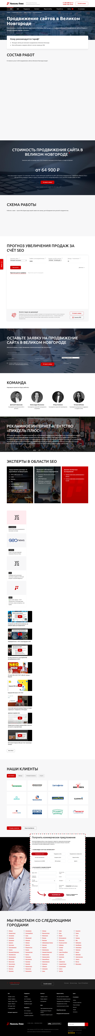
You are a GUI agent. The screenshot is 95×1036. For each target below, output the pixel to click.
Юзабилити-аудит (28, 1003)
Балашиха (11, 940)
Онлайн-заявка (82, 3)
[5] (74, 1033)
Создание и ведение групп (46, 1014)
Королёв (28, 964)
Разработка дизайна (28, 1015)
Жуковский (28, 938)
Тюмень (78, 938)
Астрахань (11, 935)
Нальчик (44, 945)
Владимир (11, 959)
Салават (61, 947)
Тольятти (78, 931)
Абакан (11, 931)
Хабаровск (78, 942)
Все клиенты (11, 775)
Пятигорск (61, 940)
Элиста (77, 959)
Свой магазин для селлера (63, 1006)
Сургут (60, 968)
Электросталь (79, 957)
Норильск (44, 964)
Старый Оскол (62, 964)
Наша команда (76, 1004)
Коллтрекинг (43, 1001)
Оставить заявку (47, 182)
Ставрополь (62, 961)
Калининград (29, 952)
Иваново (28, 940)
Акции (74, 1009)
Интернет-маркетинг (12, 1012)
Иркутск (28, 945)
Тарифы (26, 996)
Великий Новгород (14, 952)
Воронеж (11, 971)
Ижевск (28, 942)
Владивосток (12, 954)
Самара (61, 949)
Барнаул (11, 942)
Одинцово (45, 968)
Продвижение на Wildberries (63, 1001)
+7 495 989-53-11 (68, 2)
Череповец (78, 947)
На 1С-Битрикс (27, 999)
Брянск (11, 949)
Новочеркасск (46, 961)
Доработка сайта (28, 1001)
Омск (43, 971)
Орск (60, 933)
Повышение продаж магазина (63, 999)
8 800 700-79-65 (68, 4)
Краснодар (28, 968)
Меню (1, 265)
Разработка (26, 1007)
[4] (72, 1033)
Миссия (75, 1007)
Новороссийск (46, 957)
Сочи (60, 959)
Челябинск (78, 945)
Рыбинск (61, 945)
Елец (27, 935)
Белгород (11, 945)
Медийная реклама (61, 1010)
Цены (74, 993)
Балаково (11, 938)
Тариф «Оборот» (12, 1003)
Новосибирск (45, 959)
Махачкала (45, 935)
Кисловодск (29, 959)
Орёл (60, 931)
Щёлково (78, 954)
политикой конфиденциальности (21, 364)
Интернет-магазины (31, 775)
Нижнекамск (45, 949)
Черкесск (78, 949)
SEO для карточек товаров (63, 996)
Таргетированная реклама (46, 1008)
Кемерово (28, 957)
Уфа (77, 940)
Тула (77, 935)
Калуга (27, 954)
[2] (70, 1033)
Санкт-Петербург (63, 952)
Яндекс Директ (43, 999)
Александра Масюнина (37, 404)
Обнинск (44, 966)
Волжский (11, 966)
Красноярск (29, 971)
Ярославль (78, 964)
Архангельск (12, 933)
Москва (44, 938)
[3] (71, 1033)
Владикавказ (12, 957)
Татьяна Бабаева (79, 404)
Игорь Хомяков (58, 404)
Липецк (44, 931)
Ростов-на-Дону (63, 942)
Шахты (77, 952)
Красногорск (29, 966)
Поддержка (26, 993)
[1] (68, 1033)
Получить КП (56, 894)
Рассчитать (16, 267)
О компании (76, 997)
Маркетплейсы (60, 993)
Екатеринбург (29, 933)
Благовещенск (12, 947)
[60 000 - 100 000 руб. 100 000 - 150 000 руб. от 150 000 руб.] (57, 260)
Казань (27, 949)
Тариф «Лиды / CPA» (12, 1001)
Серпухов (61, 954)
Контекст (42, 993)
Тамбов (61, 971)
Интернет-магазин (28, 1013)
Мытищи (44, 940)
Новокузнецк (45, 954)
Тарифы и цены (11, 996)
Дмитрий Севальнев (16, 404)
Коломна (28, 961)
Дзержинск (28, 931)
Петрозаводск (62, 938)
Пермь (60, 935)
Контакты (75, 1012)
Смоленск (61, 957)
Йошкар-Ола (29, 947)
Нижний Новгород (47, 952)
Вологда (11, 968)
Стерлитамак (62, 966)
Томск (77, 933)
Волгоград (11, 961)
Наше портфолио (29, 828)
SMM (41, 1005)
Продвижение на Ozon (62, 1003)
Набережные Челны (47, 942)
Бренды (20, 775)
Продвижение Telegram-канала (46, 1011)
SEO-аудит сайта (11, 1006)
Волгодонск (12, 964)
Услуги (41, 775)
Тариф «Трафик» (12, 999)
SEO (9, 993)
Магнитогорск (46, 933)
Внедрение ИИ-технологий (63, 1013)
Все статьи (10, 750)
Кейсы (74, 1000)
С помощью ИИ (11, 1008)
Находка (44, 947)
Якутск (77, 961)
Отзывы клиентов (14, 828)
